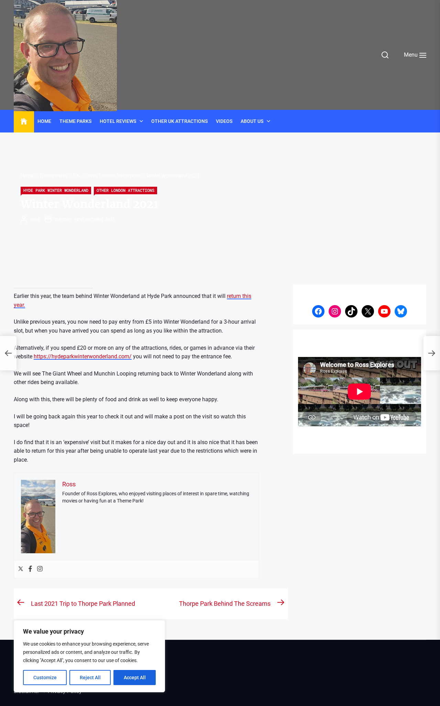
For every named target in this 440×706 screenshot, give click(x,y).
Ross (35, 219)
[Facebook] (30, 569)
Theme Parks (75, 121)
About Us (252, 121)
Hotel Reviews (118, 121)
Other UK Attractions (179, 121)
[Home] (24, 121)
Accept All (135, 677)
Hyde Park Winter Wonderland (55, 190)
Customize (45, 677)
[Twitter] (21, 569)
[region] (89, 656)
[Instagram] (40, 569)
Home (44, 121)
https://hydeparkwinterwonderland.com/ (83, 356)
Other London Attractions (125, 190)
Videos (224, 121)
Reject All (90, 677)
